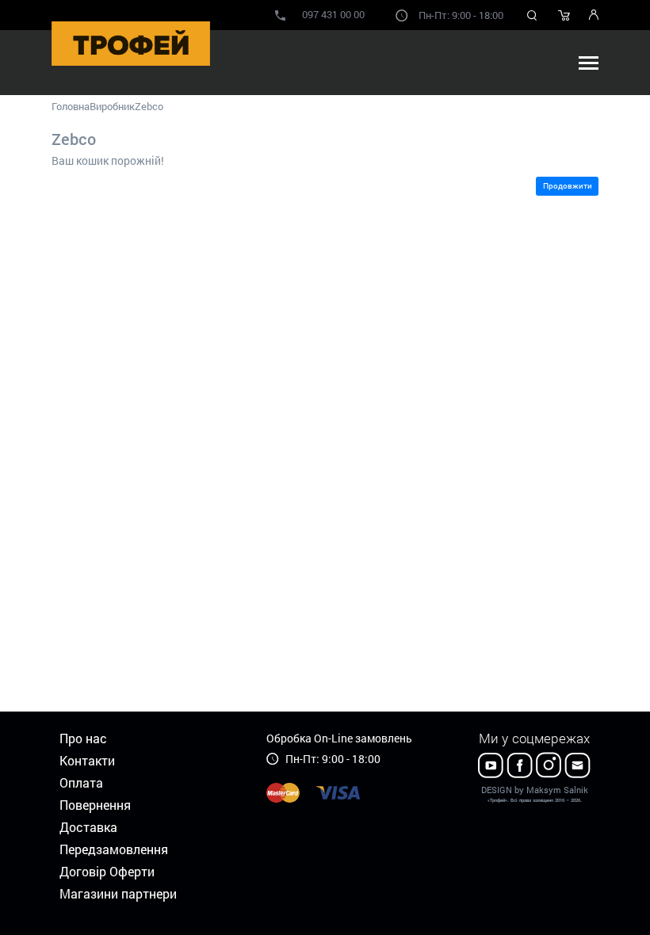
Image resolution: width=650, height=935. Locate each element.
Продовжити (567, 186)
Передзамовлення (113, 849)
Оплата (81, 782)
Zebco (149, 106)
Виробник (112, 106)
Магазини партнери (118, 893)
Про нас (83, 738)
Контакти (87, 760)
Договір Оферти (107, 871)
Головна (71, 106)
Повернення (95, 804)
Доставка (88, 827)
